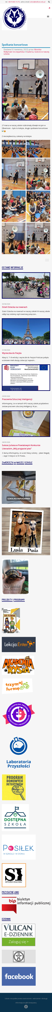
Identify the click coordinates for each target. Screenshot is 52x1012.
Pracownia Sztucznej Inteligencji (17, 399)
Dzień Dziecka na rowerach (14, 307)
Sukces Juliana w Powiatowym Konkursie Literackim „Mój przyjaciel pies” (21, 447)
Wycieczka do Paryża (11, 353)
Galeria (30, 51)
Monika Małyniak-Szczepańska (22, 50)
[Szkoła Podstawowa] (14, 17)
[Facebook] (26, 1006)
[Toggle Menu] (47, 260)
